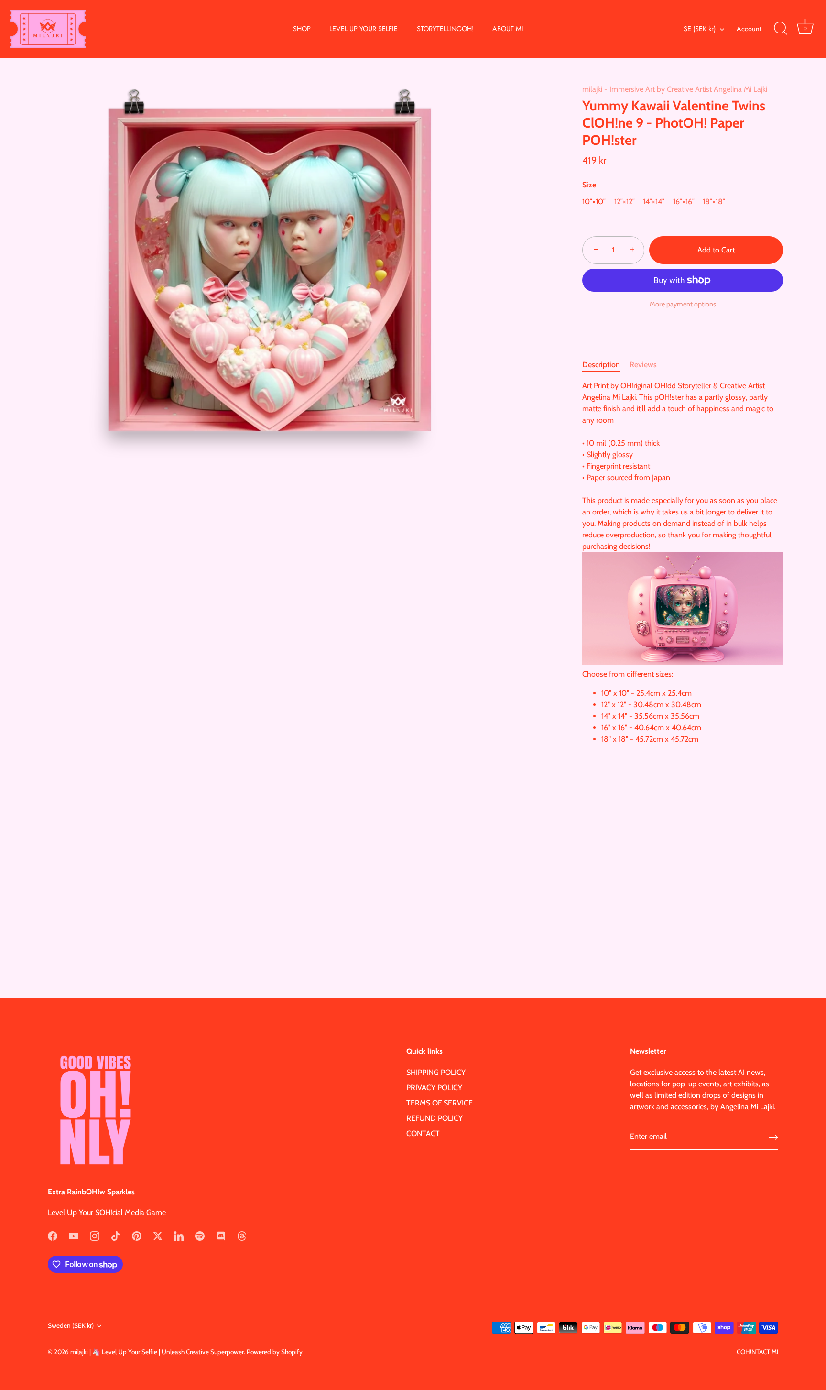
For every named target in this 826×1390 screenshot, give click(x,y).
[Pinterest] (136, 1235)
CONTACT (423, 1133)
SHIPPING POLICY (436, 1072)
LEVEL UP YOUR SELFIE (363, 28)
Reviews (643, 364)
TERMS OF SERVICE (439, 1102)
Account (749, 28)
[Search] (780, 28)
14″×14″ (653, 201)
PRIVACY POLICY (434, 1087)
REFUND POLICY (434, 1118)
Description (601, 364)
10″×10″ (594, 201)
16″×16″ (684, 201)
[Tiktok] (115, 1235)
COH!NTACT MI (757, 1352)
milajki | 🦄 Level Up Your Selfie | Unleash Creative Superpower (157, 1352)
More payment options (683, 304)
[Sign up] (773, 1137)
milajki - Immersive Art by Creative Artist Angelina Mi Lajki (674, 89)
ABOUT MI (507, 28)
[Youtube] (73, 1235)
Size (589, 184)
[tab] (606, 365)
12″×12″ (624, 201)
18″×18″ (714, 201)
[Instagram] (94, 1235)
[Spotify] (200, 1235)
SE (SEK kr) (700, 28)
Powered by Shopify (275, 1352)
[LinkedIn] (179, 1235)
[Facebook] (52, 1235)
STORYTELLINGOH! (445, 28)
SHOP (302, 28)
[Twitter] (158, 1235)
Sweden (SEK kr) (71, 1325)
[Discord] (221, 1235)
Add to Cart (716, 249)
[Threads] (242, 1235)
